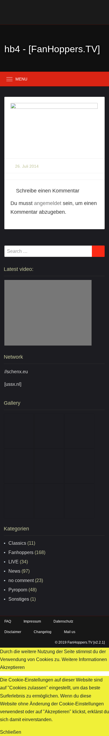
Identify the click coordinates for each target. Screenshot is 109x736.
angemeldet (47, 203)
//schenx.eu (16, 371)
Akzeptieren (12, 667)
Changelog (42, 632)
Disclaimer (12, 632)
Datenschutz (63, 621)
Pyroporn (17, 589)
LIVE (13, 561)
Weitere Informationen (84, 659)
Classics (17, 543)
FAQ (7, 621)
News (14, 571)
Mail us (69, 632)
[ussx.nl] (12, 384)
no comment (21, 580)
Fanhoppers (20, 552)
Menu (21, 79)
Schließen (10, 732)
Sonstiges (18, 599)
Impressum (32, 621)
